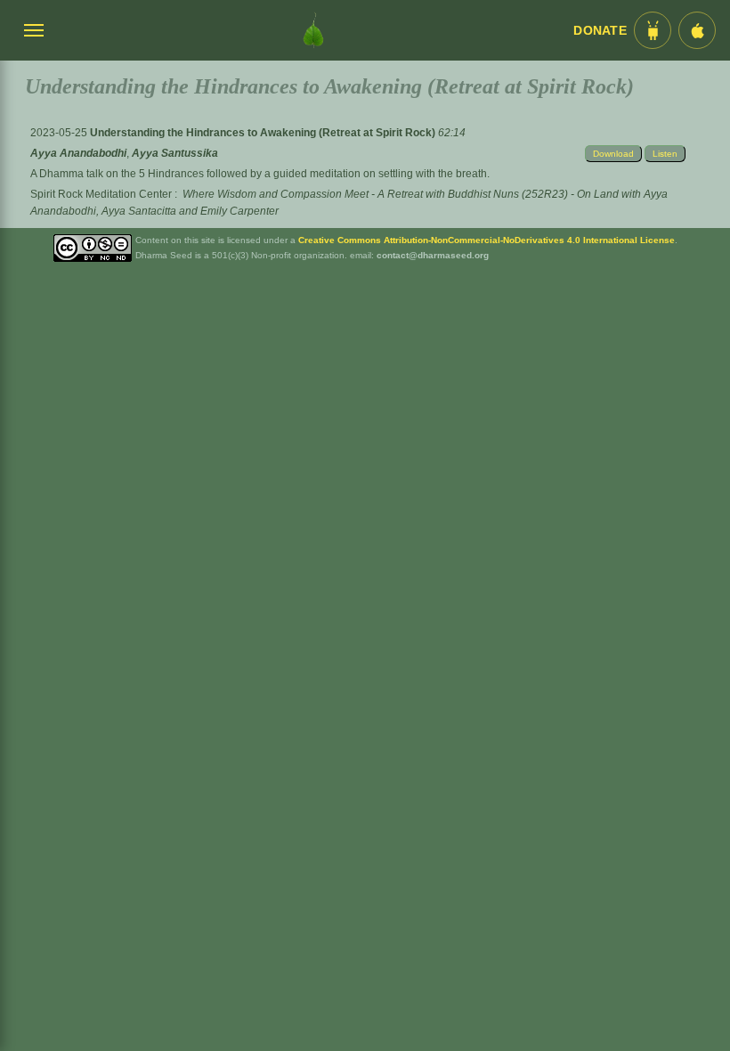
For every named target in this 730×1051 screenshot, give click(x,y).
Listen (665, 154)
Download (613, 154)
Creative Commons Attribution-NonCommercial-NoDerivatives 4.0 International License (486, 240)
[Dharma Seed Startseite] (313, 30)
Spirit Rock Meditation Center (101, 194)
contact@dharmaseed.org (433, 255)
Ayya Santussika (175, 153)
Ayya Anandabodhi (78, 153)
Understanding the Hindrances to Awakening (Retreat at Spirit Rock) (264, 132)
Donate (600, 30)
